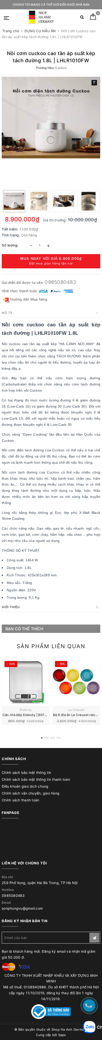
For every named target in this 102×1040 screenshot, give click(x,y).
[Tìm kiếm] (82, 18)
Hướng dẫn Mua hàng (28, 299)
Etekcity (26, 710)
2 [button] (46, 738)
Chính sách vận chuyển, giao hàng (30, 793)
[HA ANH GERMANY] (42, 17)
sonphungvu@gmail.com (22, 908)
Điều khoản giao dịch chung (25, 786)
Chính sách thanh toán (20, 800)
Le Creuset (76, 710)
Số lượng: (10, 245)
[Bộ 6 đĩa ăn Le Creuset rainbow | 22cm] (76, 682)
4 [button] (58, 738)
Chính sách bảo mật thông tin (26, 772)
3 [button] (52, 738)
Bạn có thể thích (24, 628)
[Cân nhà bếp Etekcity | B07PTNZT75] (26, 682)
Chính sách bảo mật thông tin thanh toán (36, 779)
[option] (51, 117)
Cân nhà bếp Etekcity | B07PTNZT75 (30, 715)
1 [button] (42, 738)
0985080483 (60, 282)
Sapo (62, 1035)
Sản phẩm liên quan (51, 646)
